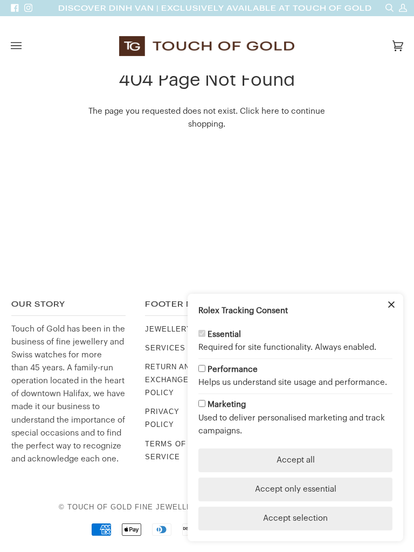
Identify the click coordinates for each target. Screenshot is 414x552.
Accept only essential (295, 489)
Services (165, 348)
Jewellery (168, 329)
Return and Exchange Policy (170, 380)
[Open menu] (27, 45)
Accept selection (295, 518)
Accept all (296, 460)
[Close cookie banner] (391, 306)
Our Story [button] (38, 304)
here (270, 111)
